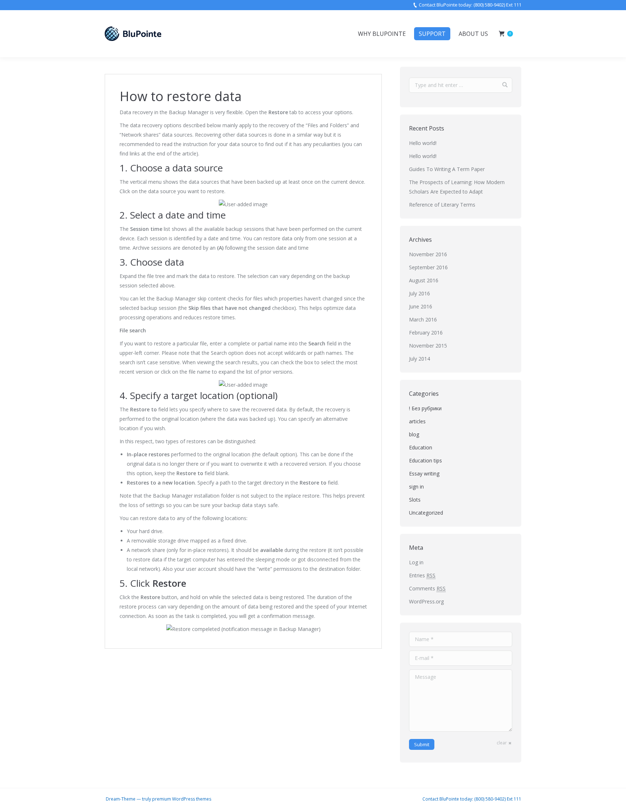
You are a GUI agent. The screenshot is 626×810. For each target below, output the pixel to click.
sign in (416, 486)
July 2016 (419, 293)
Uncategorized (426, 512)
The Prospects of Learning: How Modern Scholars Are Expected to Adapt (457, 187)
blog (414, 434)
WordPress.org (426, 601)
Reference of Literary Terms (442, 204)
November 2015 (428, 345)
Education (420, 447)
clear (502, 743)
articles (417, 421)
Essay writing (424, 473)
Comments (427, 588)
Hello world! (423, 143)
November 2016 (428, 254)
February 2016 (426, 332)
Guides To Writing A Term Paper (447, 169)
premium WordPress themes (181, 799)
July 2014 (419, 358)
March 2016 (423, 319)
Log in (416, 562)
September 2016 (428, 267)
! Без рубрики (425, 408)
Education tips (425, 460)
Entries (422, 575)
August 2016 (423, 280)
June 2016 (420, 306)
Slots (415, 499)
